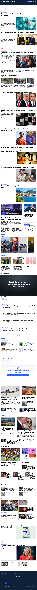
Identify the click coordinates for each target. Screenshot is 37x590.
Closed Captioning (17, 577)
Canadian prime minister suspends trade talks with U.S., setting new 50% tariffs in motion (11, 489)
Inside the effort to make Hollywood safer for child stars (13, 545)
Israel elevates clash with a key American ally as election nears (16, 92)
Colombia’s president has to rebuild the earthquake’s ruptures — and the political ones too (17, 329)
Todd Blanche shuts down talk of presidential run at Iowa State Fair (19, 86)
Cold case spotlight (14, 147)
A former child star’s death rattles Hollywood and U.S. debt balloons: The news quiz (18, 111)
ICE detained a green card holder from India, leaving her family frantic (18, 167)
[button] (27, 39)
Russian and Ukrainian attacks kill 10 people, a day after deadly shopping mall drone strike (30, 229)
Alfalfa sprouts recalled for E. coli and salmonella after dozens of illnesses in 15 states (8, 24)
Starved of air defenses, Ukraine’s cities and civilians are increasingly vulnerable (5, 230)
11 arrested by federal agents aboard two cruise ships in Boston (31, 403)
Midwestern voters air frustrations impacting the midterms (31, 86)
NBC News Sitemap (17, 576)
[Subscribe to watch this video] (11, 209)
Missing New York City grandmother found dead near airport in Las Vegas (28, 397)
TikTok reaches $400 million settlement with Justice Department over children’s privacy (12, 410)
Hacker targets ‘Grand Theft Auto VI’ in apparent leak (12, 562)
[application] (27, 39)
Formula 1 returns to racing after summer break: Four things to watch (31, 468)
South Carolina (17, 48)
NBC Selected (17, 582)
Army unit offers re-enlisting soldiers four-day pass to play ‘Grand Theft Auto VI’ (31, 563)
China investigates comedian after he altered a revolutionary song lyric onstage (31, 509)
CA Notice (6, 583)
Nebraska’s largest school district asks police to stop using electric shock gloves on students (30, 409)
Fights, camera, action (18, 266)
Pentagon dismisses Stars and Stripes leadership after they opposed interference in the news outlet (7, 428)
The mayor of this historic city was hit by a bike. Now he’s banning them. (17, 186)
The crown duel (4, 266)
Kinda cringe (28, 266)
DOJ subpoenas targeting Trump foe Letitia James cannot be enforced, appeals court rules (12, 441)
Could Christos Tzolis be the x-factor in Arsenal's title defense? (8, 475)
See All (18, 354)
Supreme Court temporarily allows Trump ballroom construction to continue (26, 441)
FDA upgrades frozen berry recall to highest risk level (7, 28)
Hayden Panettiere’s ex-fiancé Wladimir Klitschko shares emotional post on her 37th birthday (8, 552)
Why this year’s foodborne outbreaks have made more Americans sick (16, 14)
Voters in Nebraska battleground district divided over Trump (6, 86)
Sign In (16, 377)
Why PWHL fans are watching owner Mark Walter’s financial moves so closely (28, 461)
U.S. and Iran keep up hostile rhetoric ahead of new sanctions (7, 98)
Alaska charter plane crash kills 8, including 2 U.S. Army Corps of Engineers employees (10, 399)
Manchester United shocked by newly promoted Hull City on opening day (9, 463)
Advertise (16, 580)
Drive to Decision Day (9, 48)
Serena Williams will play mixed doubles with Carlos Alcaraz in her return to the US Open (17, 129)
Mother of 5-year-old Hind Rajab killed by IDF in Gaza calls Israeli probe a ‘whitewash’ (31, 517)
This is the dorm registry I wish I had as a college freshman (11, 350)
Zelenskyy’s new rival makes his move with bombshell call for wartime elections (17, 230)
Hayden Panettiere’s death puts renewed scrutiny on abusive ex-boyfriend (19, 306)
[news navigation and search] (36, 1)
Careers (6, 577)
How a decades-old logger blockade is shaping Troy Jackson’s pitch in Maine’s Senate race (8, 61)
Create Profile (18, 374)
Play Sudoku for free (4, 117)
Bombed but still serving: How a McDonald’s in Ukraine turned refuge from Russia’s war (11, 219)
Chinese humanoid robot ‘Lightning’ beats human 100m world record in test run (10, 494)
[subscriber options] (34, 1)
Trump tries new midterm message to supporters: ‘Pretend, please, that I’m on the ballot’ (7, 71)
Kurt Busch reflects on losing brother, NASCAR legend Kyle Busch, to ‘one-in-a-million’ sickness (21, 476)
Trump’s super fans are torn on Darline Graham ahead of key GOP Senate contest (17, 53)
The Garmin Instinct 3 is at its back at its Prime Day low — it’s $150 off (29, 344)
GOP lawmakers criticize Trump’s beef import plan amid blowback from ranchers (8, 40)
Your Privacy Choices (10, 582)
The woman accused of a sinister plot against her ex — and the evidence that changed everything (16, 150)
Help (6, 576)
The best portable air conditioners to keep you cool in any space (29, 350)
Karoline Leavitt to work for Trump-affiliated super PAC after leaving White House (26, 432)
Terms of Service (17, 573)
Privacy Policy (7, 580)
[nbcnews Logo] (2, 573)
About (6, 573)
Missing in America (22, 147)
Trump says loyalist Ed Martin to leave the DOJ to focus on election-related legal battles (8, 435)
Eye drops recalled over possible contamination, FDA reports (14, 525)
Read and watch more (29, 147)
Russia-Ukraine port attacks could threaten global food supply (30, 226)
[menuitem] (13, 1)
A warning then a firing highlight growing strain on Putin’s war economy (29, 215)
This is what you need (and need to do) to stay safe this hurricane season (11, 344)
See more (18, 335)
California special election (24, 48)
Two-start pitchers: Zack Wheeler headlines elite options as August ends (32, 476)
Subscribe (16, 579)
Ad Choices (6, 579)
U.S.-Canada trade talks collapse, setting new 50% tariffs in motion (17, 32)
